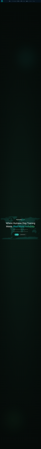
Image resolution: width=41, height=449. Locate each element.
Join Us (16, 234)
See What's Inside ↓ (22, 234)
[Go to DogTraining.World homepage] (2, 1)
